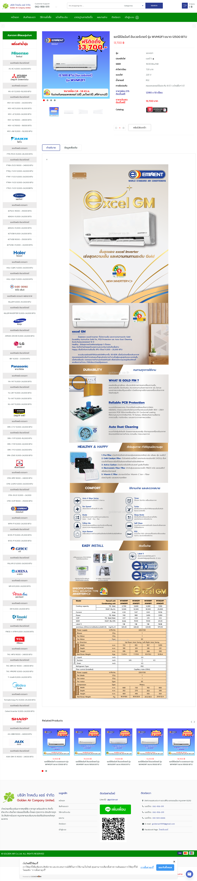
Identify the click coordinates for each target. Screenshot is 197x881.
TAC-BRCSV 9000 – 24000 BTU (19, 666)
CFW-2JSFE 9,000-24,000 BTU (19, 484)
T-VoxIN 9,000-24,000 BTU (20, 677)
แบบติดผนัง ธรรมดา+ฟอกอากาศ (19, 296)
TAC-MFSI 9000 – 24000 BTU (19, 654)
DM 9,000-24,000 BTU (19, 609)
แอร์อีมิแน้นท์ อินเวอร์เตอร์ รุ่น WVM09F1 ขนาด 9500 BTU (150, 763)
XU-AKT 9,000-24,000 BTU (20, 404)
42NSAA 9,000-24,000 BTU (20, 217)
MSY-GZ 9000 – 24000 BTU (20, 120)
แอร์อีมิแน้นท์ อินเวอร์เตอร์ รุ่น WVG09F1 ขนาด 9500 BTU (119, 763)
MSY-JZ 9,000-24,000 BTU (19, 114)
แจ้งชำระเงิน (62, 17)
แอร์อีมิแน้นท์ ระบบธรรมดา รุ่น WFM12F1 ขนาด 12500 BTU (56, 763)
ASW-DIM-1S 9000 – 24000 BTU (20, 757)
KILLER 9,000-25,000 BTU (19, 302)
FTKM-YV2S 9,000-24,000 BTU (19, 182)
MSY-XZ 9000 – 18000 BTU (20, 126)
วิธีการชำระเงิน (64, 812)
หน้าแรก (15, 17)
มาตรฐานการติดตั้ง (83, 17)
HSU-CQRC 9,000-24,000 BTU (20, 268)
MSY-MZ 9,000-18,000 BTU (20, 108)
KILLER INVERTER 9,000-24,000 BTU (20, 313)
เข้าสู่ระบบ (62, 829)
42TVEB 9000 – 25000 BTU (20, 239)
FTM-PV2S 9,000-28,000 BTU (20, 154)
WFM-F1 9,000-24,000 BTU (19, 524)
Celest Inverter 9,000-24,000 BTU (19, 711)
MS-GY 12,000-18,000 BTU (19, 91)
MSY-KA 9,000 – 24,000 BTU (19, 103)
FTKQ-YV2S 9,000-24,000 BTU (19, 171)
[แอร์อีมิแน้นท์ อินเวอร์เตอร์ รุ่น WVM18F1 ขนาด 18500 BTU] (2, 25)
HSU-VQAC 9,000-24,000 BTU (20, 279)
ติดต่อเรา (116, 17)
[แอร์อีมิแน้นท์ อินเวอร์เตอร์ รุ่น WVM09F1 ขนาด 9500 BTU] (194, 25)
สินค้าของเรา (29, 17)
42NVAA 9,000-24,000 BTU (20, 228)
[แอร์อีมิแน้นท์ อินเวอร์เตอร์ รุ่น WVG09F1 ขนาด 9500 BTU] (118, 742)
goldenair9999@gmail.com (163, 823)
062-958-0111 (158, 812)
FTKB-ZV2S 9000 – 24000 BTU (19, 165)
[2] (76, 65)
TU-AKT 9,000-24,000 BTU (20, 398)
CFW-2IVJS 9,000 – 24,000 (19, 495)
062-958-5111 (158, 806)
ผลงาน (61, 818)
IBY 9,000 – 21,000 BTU (20, 359)
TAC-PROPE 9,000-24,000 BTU (19, 671)
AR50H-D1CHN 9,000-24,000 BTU (19, 336)
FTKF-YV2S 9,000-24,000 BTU (19, 177)
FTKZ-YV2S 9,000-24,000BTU (20, 188)
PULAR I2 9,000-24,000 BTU (20, 563)
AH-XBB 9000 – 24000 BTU (20, 734)
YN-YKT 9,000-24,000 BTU (20, 382)
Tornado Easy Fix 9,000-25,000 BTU (20, 700)
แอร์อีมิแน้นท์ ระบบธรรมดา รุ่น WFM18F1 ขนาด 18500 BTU (181, 763)
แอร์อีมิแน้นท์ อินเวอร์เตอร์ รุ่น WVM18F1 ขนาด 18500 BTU (87, 763)
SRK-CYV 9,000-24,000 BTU (19, 427)
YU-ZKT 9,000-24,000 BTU (19, 393)
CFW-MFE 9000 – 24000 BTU (19, 478)
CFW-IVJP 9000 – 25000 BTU (19, 501)
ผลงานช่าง (102, 17)
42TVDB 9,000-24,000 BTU (20, 234)
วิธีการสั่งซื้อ (45, 17)
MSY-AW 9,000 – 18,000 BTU (19, 131)
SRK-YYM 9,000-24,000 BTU (19, 444)
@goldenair (112, 799)
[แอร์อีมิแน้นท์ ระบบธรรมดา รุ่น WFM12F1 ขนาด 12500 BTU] (56, 742)
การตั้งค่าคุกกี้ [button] (147, 867)
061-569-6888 (159, 818)
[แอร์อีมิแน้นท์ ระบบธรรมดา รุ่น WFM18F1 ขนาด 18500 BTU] (181, 742)
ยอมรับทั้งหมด (165, 867)
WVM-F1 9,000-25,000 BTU (20, 535)
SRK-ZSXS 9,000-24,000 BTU (19, 455)
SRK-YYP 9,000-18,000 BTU (19, 438)
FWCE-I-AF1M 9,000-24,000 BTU (20, 632)
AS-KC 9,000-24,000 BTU (20, 69)
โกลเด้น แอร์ (163, 829)
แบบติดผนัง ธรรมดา (19, 86)
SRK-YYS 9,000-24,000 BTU (19, 450)
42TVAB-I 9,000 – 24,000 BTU (20, 245)
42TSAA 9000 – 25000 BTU (20, 211)
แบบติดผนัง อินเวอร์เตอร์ (19, 63)
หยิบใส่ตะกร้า (139, 127)
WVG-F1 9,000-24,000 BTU (19, 541)
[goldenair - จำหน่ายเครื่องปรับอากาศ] (16, 6)
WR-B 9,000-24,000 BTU (20, 586)
